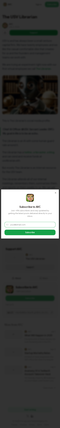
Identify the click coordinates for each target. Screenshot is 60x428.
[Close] (55, 193)
